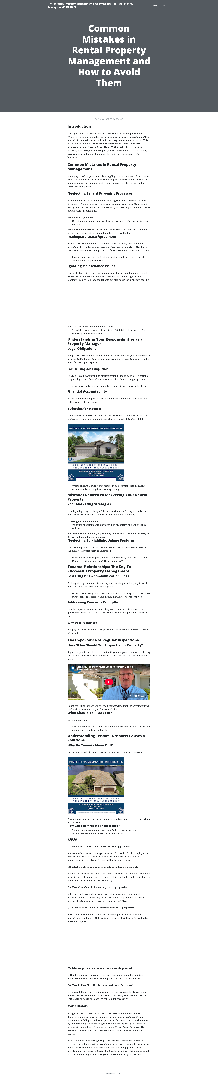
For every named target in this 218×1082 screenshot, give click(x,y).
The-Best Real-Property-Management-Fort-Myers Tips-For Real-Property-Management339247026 (91, 5)
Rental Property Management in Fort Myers (91, 326)
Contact (166, 5)
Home (154, 5)
